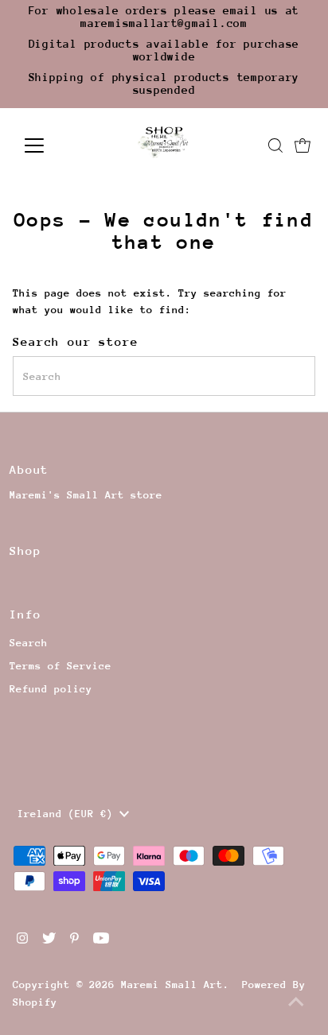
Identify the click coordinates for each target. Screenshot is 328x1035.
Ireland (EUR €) (68, 814)
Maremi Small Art (172, 984)
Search (29, 643)
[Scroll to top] (296, 1003)
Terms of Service (60, 666)
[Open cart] (302, 145)
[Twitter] (49, 940)
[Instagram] (22, 940)
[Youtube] (101, 940)
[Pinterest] (74, 940)
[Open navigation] (49, 145)
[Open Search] (275, 145)
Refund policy (51, 689)
